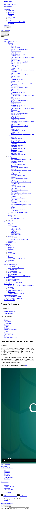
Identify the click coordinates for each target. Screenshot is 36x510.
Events (6, 320)
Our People (11, 23)
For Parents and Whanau (11, 41)
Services (10, 156)
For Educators (8, 6)
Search (8, 27)
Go (27, 508)
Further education (16, 51)
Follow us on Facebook (10, 496)
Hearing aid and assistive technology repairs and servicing (21, 160)
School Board (8, 323)
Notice (6, 326)
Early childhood (15, 47)
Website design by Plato (7, 503)
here (26, 365)
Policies (10, 18)
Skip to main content (6, 1)
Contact (6, 25)
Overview (10, 43)
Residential (11, 135)
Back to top (4, 466)
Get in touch (23, 496)
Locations (10, 220)
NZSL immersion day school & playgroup (22, 57)
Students (6, 328)
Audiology (14, 162)
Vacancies (10, 20)
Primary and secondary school (19, 49)
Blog (5, 336)
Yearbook (7, 331)
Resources (10, 214)
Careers (10, 15)
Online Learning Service (18, 54)
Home (6, 39)
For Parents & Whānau (10, 4)
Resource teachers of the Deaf (19, 239)
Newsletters (7, 321)
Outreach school (15, 55)
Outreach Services (13, 236)
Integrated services (16, 230)
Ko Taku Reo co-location (18, 218)
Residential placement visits (18, 142)
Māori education (15, 52)
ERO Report (11, 17)
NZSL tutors (14, 166)
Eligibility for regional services (19, 167)
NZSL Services (15, 228)
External (6, 325)
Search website (5, 508)
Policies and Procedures (10, 329)
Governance (11, 14)
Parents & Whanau (9, 311)
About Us (7, 9)
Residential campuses (17, 138)
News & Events (12, 215)
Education (10, 44)
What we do (11, 10)
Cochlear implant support (18, 164)
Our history (11, 12)
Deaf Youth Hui (15, 140)
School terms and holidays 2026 (16, 22)
